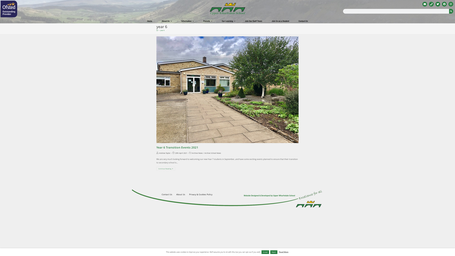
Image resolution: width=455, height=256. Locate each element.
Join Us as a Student (280, 21)
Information (186, 21)
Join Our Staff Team (253, 21)
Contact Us (303, 21)
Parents (206, 21)
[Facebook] (444, 4)
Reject (274, 252)
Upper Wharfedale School (227, 13)
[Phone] (431, 4)
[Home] (157, 30)
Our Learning (227, 21)
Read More (283, 252)
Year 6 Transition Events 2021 (177, 147)
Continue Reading (166, 168)
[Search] (451, 11)
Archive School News (213, 153)
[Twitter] (437, 4)
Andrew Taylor (164, 153)
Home (149, 21)
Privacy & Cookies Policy (200, 194)
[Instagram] (450, 4)
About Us (166, 21)
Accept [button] (265, 252)
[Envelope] (424, 4)
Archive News (197, 153)
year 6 (162, 30)
